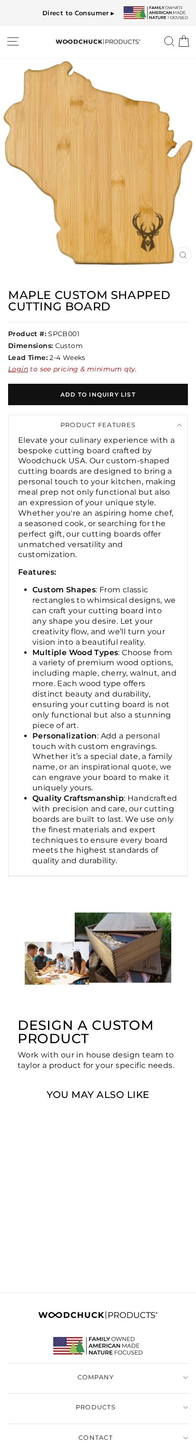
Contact (95, 1437)
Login (18, 369)
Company (96, 1377)
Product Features (98, 425)
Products (96, 1407)
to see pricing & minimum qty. (42, 1252)
